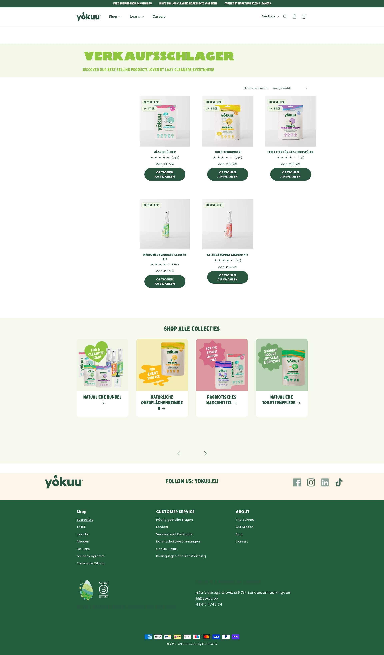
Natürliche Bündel (102, 397)
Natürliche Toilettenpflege (278, 400)
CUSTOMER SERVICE (175, 511)
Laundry (83, 534)
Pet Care (83, 549)
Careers (242, 541)
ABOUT (243, 511)
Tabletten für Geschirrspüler (290, 152)
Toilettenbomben (227, 152)
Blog (239, 534)
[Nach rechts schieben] (205, 453)
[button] (114, 16)
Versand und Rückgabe (174, 534)
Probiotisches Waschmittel (221, 400)
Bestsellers (85, 520)
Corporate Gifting (91, 563)
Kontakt (162, 527)
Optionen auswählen (165, 174)
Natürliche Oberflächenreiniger (162, 402)
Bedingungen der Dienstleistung (181, 556)
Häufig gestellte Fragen (174, 520)
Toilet (81, 527)
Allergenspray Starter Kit (227, 255)
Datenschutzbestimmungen (178, 541)
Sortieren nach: (256, 88)
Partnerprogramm (91, 556)
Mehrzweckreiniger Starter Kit (164, 257)
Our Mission (245, 527)
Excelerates (209, 644)
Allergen (83, 541)
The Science (245, 520)
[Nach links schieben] (178, 453)
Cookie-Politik (167, 549)
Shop (82, 511)
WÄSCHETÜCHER (165, 152)
